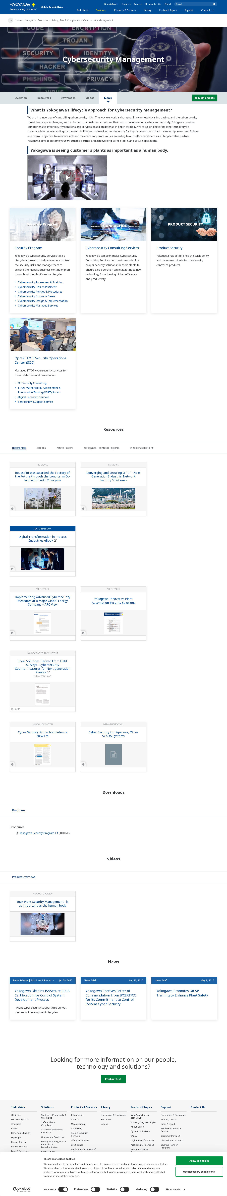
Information (77, 1114)
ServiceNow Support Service (35, 402)
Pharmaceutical (19, 1146)
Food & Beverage (20, 1150)
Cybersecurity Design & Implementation (43, 301)
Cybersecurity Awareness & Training (40, 282)
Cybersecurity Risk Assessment (37, 287)
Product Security (169, 248)
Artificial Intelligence (141, 1144)
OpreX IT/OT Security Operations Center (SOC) (40, 360)
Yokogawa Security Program (37, 833)
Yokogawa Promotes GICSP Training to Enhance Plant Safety (182, 992)
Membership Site (153, 4)
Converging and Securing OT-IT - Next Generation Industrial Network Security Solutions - (113, 476)
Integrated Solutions (37, 20)
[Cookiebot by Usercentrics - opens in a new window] (21, 1189)
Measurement (78, 1123)
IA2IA (134, 1135)
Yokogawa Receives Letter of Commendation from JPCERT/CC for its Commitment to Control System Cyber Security (111, 997)
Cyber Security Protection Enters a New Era (42, 734)
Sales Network (168, 1123)
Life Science (77, 1144)
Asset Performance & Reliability (52, 1131)
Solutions (101, 10)
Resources (106, 1119)
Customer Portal (169, 1135)
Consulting (76, 1128)
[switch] (95, 1189)
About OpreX (137, 1126)
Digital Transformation (142, 1140)
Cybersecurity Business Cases (36, 296)
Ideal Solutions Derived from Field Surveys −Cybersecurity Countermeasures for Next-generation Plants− (42, 666)
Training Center (169, 1119)
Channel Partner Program (169, 1146)
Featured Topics (168, 10)
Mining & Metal (18, 1142)
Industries (82, 10)
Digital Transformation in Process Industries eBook (43, 538)
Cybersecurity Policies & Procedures (40, 291)
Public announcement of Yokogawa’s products (83, 1151)
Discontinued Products (172, 1140)
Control (75, 1119)
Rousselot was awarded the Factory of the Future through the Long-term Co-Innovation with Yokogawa (42, 476)
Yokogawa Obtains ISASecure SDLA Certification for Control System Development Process (42, 995)
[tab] (19, 448)
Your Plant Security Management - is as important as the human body (42, 903)
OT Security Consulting (32, 383)
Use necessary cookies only (199, 1171)
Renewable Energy (20, 1132)
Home (18, 20)
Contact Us (207, 10)
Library (147, 10)
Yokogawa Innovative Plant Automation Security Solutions (113, 601)
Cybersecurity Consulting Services (112, 248)
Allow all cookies (199, 1160)
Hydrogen (16, 1137)
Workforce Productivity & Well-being (53, 1116)
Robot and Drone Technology (139, 1151)
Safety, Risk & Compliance (66, 20)
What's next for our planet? (140, 1116)
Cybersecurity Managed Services (38, 305)
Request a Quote (204, 97)
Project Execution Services (79, 1134)
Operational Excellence (52, 1137)
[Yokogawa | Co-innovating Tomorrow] (23, 7)
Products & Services (125, 10)
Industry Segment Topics (143, 1122)
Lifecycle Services (80, 1140)
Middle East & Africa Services (171, 1130)
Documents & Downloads (113, 1114)
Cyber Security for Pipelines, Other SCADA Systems (113, 734)
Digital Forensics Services (33, 397)
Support (189, 10)
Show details (173, 1189)
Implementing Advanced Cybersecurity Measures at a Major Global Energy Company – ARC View (42, 600)
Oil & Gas (16, 1114)
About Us (126, 4)
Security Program (28, 248)
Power (14, 1128)
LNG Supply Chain (20, 1119)
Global (168, 4)
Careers (138, 4)
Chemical (16, 1123)
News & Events (111, 4)
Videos (104, 1123)
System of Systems (140, 1131)
